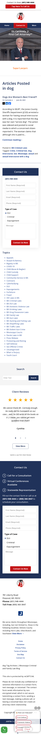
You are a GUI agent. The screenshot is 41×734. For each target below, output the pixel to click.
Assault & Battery (13, 260)
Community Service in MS (17, 278)
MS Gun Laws (12, 318)
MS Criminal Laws (19, 148)
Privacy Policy (20, 648)
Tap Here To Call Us (20, 6)
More (34, 25)
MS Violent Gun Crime (15, 329)
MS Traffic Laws (13, 326)
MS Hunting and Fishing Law (18, 321)
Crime (12, 151)
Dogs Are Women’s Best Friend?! (19, 97)
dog (30, 151)
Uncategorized (12, 349)
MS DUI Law (11, 303)
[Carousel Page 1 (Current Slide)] (15, 438)
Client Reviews (20, 391)
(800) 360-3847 (19, 604)
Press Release (12, 338)
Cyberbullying (12, 283)
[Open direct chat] (35, 708)
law (15, 153)
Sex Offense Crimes (14, 346)
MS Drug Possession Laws (17, 312)
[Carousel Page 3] (25, 438)
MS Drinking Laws (14, 309)
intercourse (7, 153)
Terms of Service (20, 651)
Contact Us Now (20, 242)
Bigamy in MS (12, 263)
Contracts (10, 281)
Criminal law (21, 151)
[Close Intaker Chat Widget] (39, 708)
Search (33, 378)
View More (20, 446)
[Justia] (20, 613)
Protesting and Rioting (16, 341)
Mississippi (22, 153)
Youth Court (11, 355)
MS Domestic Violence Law (17, 306)
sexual (31, 153)
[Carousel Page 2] (20, 438)
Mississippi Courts (14, 332)
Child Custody (12, 272)
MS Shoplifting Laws (15, 323)
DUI (8, 286)
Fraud (8, 295)
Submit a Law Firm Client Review (20, 455)
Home (6, 25)
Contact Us (20, 25)
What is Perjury (13, 352)
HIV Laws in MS (12, 298)
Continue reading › (12, 139)
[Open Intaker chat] (18, 733)
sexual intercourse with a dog (15, 156)
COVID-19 (10, 266)
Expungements (12, 289)
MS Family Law (12, 315)
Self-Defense (11, 344)
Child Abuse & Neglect (15, 269)
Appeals (9, 258)
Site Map (20, 654)
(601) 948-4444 (16, 601)
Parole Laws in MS (14, 335)
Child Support (12, 275)
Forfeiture (10, 292)
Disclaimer (20, 644)
